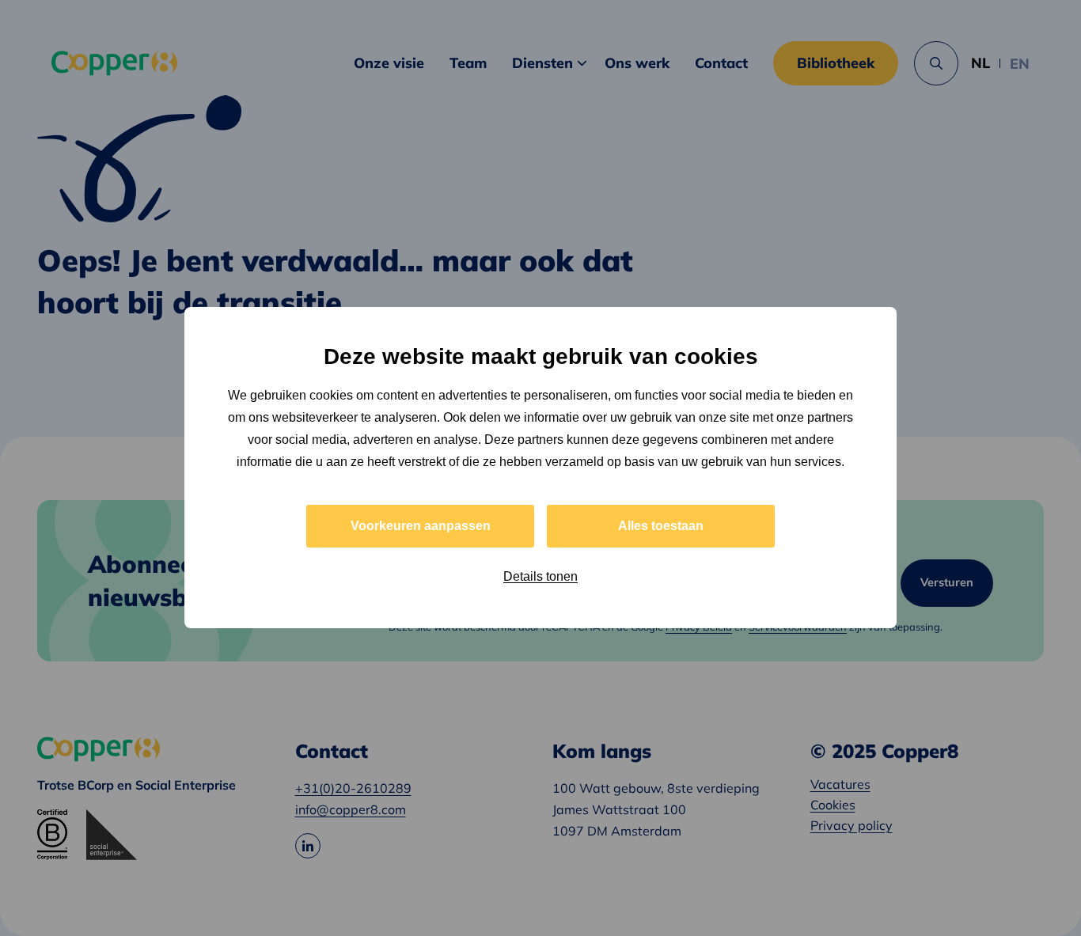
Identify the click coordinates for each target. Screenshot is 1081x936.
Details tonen (540, 577)
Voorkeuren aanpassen (421, 526)
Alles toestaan (661, 526)
